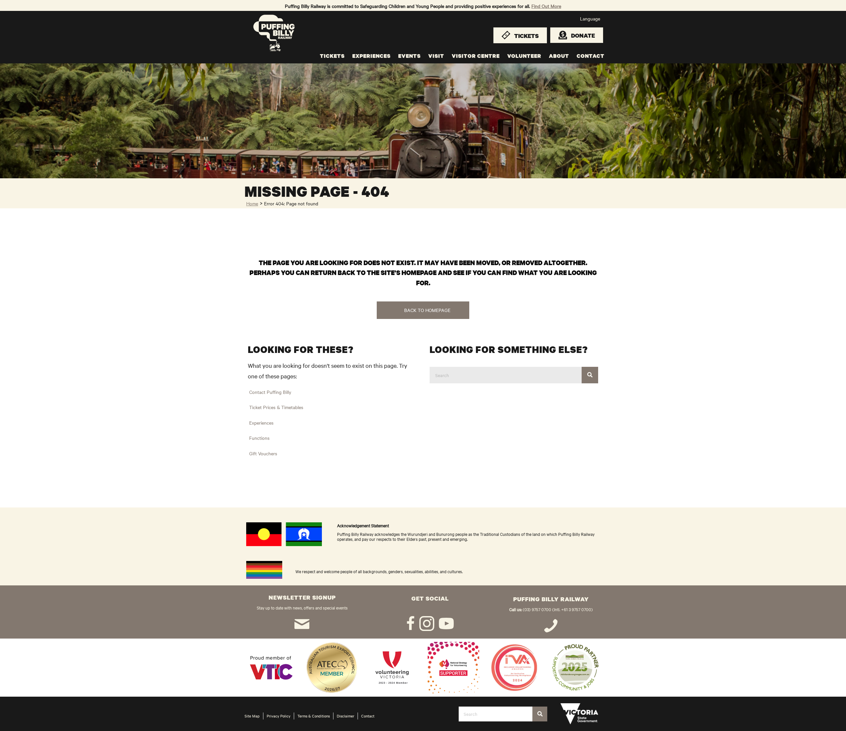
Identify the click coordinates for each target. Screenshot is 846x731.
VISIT (436, 55)
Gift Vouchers (263, 453)
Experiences (261, 422)
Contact (367, 715)
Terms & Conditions (313, 715)
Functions (259, 438)
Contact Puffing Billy (270, 392)
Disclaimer (345, 715)
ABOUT (559, 55)
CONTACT (590, 55)
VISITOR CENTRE (476, 55)
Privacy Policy (278, 715)
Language (590, 18)
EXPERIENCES (371, 55)
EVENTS (409, 55)
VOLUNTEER (524, 55)
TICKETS (332, 55)
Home (252, 203)
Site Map (252, 715)
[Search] (590, 375)
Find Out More (546, 6)
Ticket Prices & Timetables (276, 407)
